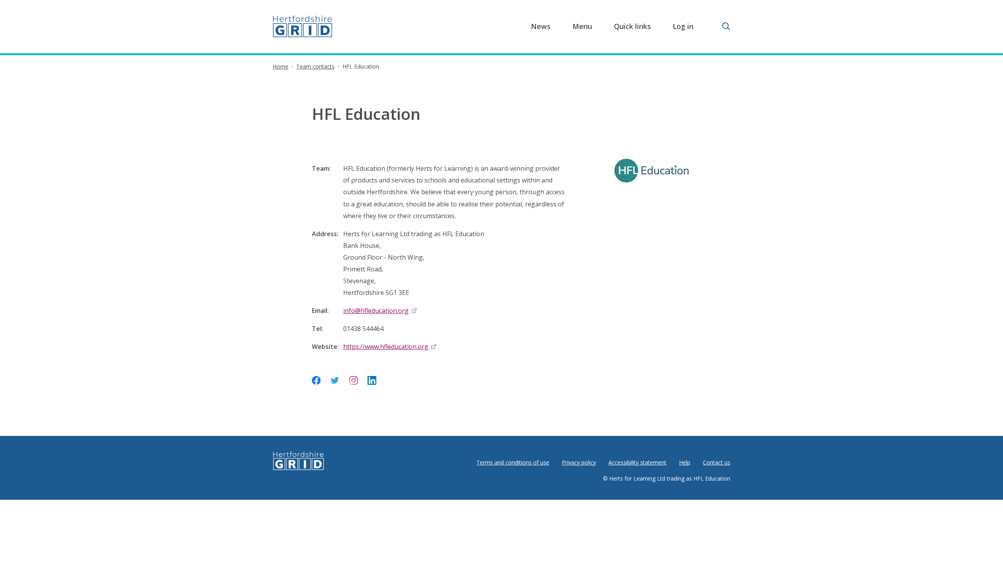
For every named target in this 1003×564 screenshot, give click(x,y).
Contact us (716, 462)
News (540, 26)
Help (684, 462)
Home (280, 66)
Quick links (632, 26)
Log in (683, 26)
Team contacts (315, 66)
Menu (582, 26)
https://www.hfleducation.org (389, 346)
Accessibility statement (637, 462)
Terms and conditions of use (512, 462)
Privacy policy (579, 462)
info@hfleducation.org (379, 310)
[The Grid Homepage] (303, 27)
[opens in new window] (316, 382)
